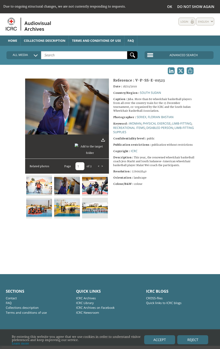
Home (12, 41)
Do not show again (195, 6)
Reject (192, 339)
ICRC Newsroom (87, 312)
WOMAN (135, 123)
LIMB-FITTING (181, 123)
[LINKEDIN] (171, 70)
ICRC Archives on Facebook (95, 308)
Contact (11, 298)
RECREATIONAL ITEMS (129, 128)
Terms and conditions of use (96, 41)
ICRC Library (85, 303)
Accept (159, 339)
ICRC (134, 151)
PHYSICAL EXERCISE (157, 123)
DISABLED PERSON (159, 128)
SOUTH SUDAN (150, 93)
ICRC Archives (86, 298)
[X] (180, 70)
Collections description (44, 41)
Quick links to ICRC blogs (164, 303)
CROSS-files (154, 298)
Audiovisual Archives (37, 26)
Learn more (20, 343)
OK (169, 6)
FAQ (131, 41)
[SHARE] (190, 70)
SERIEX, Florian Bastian (155, 117)
